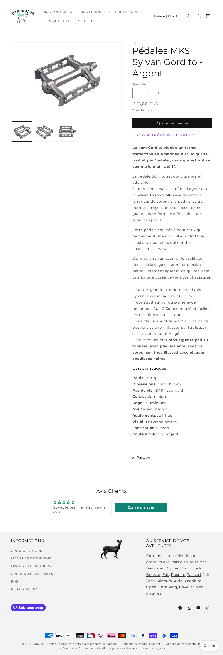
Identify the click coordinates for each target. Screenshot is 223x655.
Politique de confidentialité (182, 643)
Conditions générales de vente (117, 648)
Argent (172, 434)
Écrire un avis (140, 507)
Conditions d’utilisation (78, 648)
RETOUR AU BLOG (26, 589)
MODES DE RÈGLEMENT (31, 558)
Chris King (167, 587)
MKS (170, 195)
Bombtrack (191, 568)
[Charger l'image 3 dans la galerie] (66, 132)
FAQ (14, 581)
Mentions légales (153, 648)
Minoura (164, 581)
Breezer (153, 575)
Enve (183, 587)
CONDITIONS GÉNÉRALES (32, 574)
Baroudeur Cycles (162, 568)
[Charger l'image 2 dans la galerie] (44, 132)
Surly (177, 581)
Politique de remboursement (141, 643)
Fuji (165, 575)
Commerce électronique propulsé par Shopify (87, 643)
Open (151, 587)
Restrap (178, 575)
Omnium (193, 581)
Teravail (194, 575)
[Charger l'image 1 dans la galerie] (22, 132)
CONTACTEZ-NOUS (26, 551)
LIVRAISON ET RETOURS (31, 566)
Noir (155, 434)
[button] (59, 11)
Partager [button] (144, 457)
